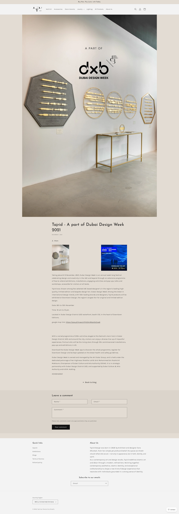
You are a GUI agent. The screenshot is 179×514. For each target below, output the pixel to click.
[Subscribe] (105, 483)
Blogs (35, 455)
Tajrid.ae (39, 509)
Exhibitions (37, 451)
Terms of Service (38, 459)
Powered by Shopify (48, 509)
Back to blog (90, 382)
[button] (80, 9)
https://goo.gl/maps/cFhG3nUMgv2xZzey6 (83, 322)
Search (35, 448)
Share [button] (56, 241)
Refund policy (37, 462)
